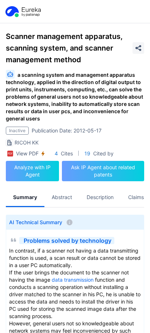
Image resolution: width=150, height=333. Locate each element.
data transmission (73, 280)
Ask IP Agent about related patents (103, 171)
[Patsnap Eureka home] (22, 11)
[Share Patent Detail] (138, 48)
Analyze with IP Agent (32, 171)
